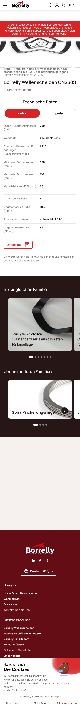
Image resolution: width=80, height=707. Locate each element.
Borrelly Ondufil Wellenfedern (22, 633)
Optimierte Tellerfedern (18, 650)
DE (70, 5)
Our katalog (11, 604)
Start (7, 69)
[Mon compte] (57, 5)
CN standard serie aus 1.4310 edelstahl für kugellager (35, 70)
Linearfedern (12, 656)
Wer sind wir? (12, 599)
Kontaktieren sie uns (17, 610)
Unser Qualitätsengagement (21, 593)
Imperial (58, 113)
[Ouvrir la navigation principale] (5, 5)
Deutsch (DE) (39, 571)
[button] (31, 357)
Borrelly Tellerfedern (16, 639)
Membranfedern (14, 644)
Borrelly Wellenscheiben (44, 69)
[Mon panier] (63, 5)
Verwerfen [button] (62, 33)
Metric (22, 113)
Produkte (19, 69)
